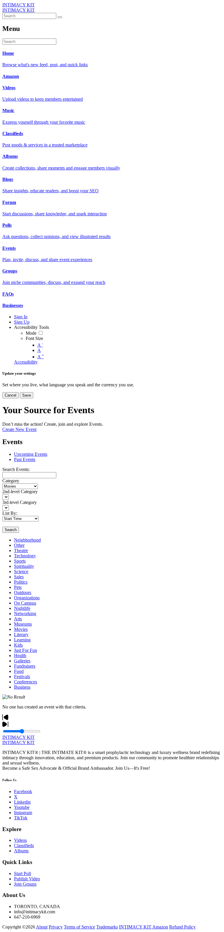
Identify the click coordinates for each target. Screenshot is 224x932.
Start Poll (22, 873)
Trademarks (107, 926)
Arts (18, 618)
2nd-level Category (20, 491)
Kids (18, 645)
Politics (20, 582)
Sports (20, 560)
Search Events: (16, 469)
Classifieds (24, 845)
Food (19, 671)
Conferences (25, 681)
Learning (22, 639)
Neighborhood (27, 539)
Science (21, 571)
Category (10, 480)
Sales (19, 576)
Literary (21, 634)
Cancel (10, 395)
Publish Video (27, 878)
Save (26, 395)
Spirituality (24, 566)
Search (11, 530)
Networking (25, 613)
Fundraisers (24, 666)
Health (20, 655)
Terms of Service (79, 926)
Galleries (22, 660)
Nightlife (22, 608)
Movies (21, 629)
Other (19, 545)
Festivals (22, 676)
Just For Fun (25, 650)
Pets (18, 587)
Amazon (160, 926)
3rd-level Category (19, 502)
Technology (25, 555)
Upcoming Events (30, 454)
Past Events (24, 459)
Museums (23, 624)
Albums (21, 850)
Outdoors (22, 592)
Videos (20, 840)
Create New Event (19, 429)
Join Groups (25, 884)
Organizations (27, 597)
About (42, 926)
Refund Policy (182, 926)
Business (22, 687)
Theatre (21, 550)
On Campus (25, 603)
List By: (9, 513)
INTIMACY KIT (18, 4)
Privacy (56, 926)
